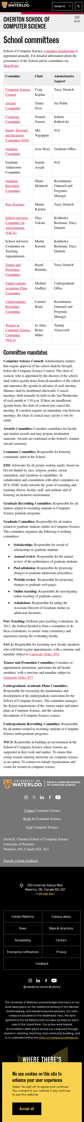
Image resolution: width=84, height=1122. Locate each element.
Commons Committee (12, 119)
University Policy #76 (44, 654)
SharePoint (10, 65)
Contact (29, 810)
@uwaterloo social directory (42, 987)
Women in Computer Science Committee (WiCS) (17, 332)
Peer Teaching (15, 204)
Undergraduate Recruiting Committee (15, 306)
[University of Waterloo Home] (15, 6)
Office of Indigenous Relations (58, 1037)
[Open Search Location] (78, 6)
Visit (29, 827)
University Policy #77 (18, 677)
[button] (62, 6)
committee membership (59, 51)
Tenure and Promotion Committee (13, 269)
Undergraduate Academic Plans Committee (16, 288)
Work (27, 818)
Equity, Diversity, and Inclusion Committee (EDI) (17, 135)
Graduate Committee (12, 151)
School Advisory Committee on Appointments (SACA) (16, 225)
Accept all (27, 1108)
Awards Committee (12, 105)
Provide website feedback (20, 860)
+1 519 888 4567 (45, 894)
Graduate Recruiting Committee (12, 186)
